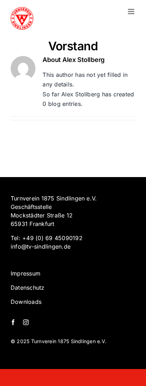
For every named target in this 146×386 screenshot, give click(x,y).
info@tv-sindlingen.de (41, 246)
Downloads (26, 301)
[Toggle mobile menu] (131, 11)
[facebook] (13, 322)
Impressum (25, 273)
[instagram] (26, 322)
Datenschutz (28, 287)
